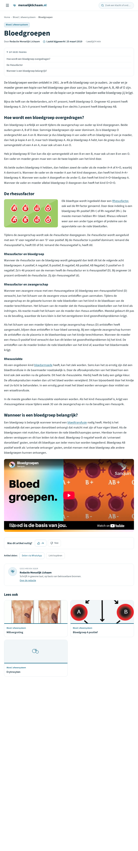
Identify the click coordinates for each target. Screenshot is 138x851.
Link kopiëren (55, 555)
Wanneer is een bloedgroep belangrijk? (27, 71)
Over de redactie (28, 580)
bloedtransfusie (77, 422)
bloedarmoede (43, 365)
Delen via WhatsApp (32, 555)
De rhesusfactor (15, 65)
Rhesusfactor (120, 201)
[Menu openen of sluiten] (7, 5)
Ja (42, 543)
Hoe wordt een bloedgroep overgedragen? (28, 59)
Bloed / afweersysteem (24, 17)
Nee (56, 543)
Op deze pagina (18, 52)
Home (7, 17)
